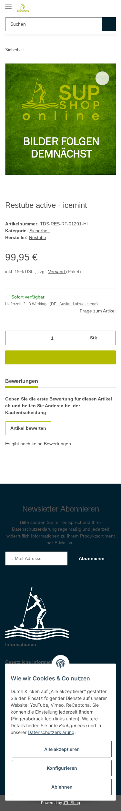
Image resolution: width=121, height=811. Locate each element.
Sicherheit (39, 230)
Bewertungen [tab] (21, 381)
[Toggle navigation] (8, 4)
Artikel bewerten (28, 428)
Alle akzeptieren (62, 749)
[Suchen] (109, 24)
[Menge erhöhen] (109, 338)
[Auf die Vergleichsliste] (102, 78)
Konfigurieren (62, 768)
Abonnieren (92, 558)
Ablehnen (62, 787)
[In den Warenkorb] (60, 357)
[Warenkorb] (110, 7)
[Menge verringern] (12, 338)
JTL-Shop (71, 803)
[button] (99, 7)
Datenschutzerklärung (34, 529)
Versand (57, 271)
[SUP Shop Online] (23, 7)
